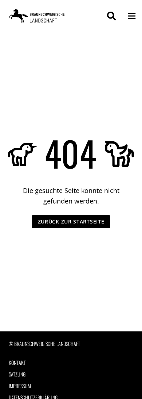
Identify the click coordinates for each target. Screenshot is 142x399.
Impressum (20, 386)
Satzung (17, 374)
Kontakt (17, 362)
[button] (131, 16)
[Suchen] (111, 16)
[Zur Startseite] (38, 16)
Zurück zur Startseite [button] (71, 221)
